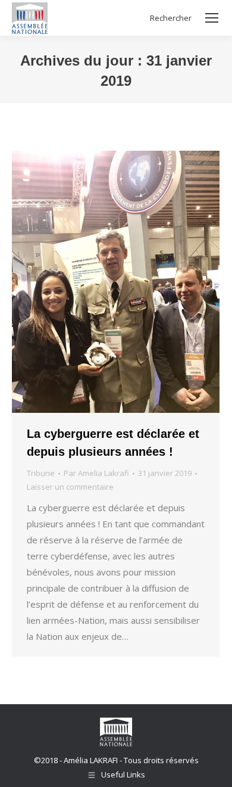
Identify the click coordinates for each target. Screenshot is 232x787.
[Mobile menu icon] (211, 18)
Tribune (41, 473)
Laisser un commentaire (70, 486)
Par (96, 473)
